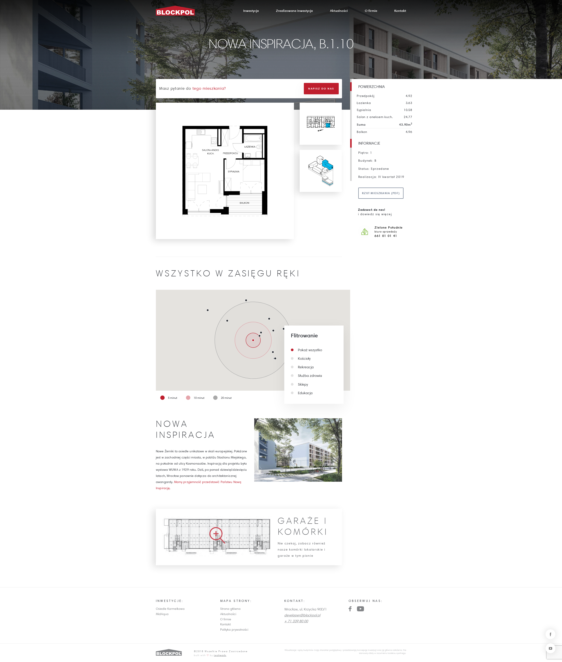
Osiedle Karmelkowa (170, 609)
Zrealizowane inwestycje (294, 11)
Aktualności (339, 11)
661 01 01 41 (386, 235)
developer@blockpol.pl (302, 615)
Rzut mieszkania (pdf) (381, 193)
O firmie (371, 11)
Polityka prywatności (234, 630)
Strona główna (230, 609)
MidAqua (162, 614)
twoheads (220, 655)
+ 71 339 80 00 (296, 621)
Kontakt (400, 11)
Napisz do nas (321, 88)
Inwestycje (251, 11)
